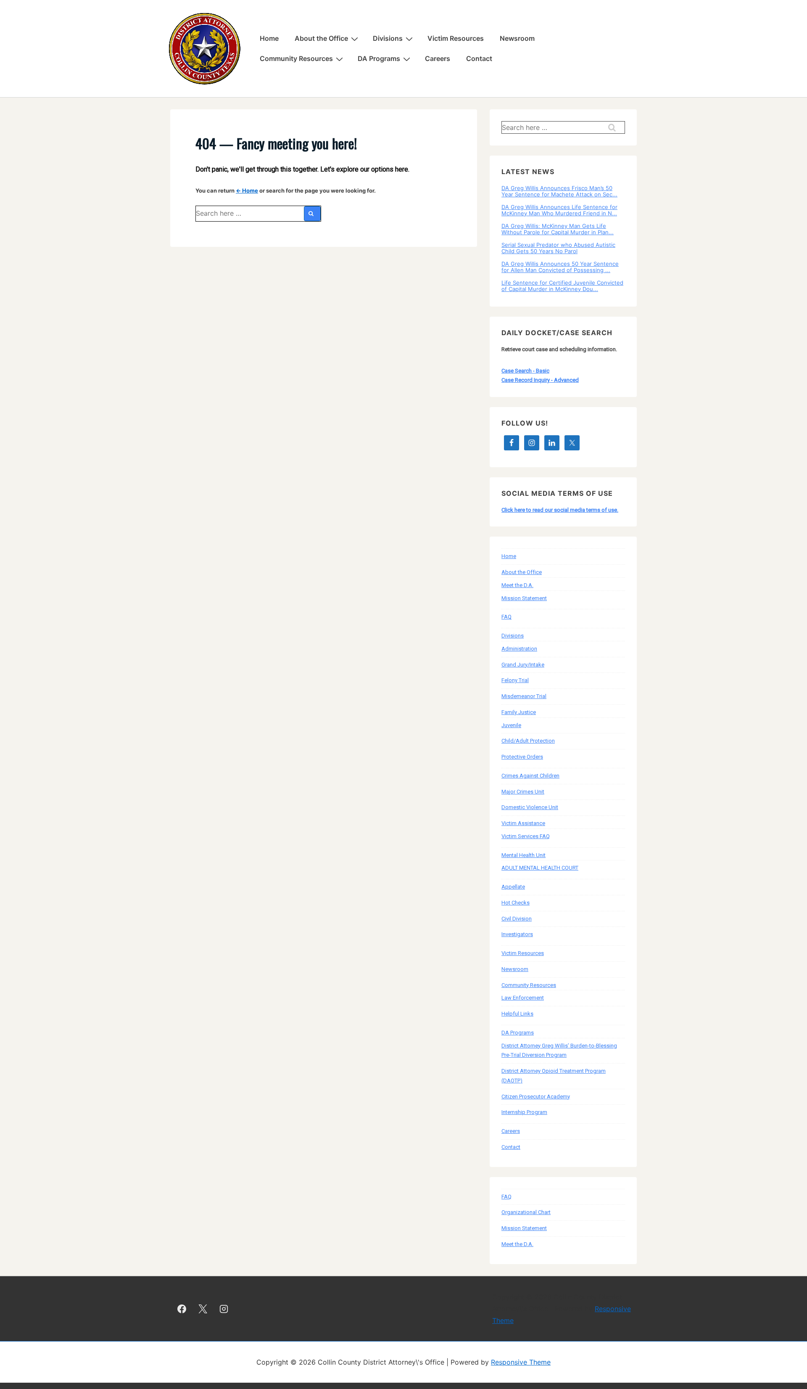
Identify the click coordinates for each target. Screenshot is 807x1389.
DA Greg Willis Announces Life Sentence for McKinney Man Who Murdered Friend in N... (559, 210)
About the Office (321, 38)
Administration (519, 649)
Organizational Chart (526, 1212)
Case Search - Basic (525, 371)
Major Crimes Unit (522, 791)
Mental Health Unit (523, 855)
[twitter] (203, 1309)
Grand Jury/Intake (522, 664)
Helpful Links (517, 1014)
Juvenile (511, 725)
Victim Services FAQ (525, 836)
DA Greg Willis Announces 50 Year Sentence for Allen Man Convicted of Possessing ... (560, 266)
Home (269, 38)
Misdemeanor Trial (523, 696)
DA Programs (379, 58)
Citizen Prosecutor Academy (535, 1096)
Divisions (388, 38)
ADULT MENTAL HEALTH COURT (539, 868)
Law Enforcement (522, 998)
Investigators (517, 934)
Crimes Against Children (530, 776)
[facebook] (182, 1309)
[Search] (312, 213)
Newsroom (517, 38)
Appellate (513, 887)
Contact (479, 58)
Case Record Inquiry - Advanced (540, 380)
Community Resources (296, 58)
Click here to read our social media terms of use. (559, 510)
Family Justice (518, 712)
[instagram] (224, 1309)
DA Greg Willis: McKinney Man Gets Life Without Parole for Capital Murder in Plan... (557, 228)
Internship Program (524, 1112)
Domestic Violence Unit (529, 807)
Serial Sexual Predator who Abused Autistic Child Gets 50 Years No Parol (558, 247)
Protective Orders (522, 757)
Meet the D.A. (517, 585)
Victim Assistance (523, 823)
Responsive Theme (521, 1362)
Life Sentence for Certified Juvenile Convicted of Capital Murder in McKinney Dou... (562, 285)
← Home (247, 190)
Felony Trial (515, 680)
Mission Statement (524, 598)
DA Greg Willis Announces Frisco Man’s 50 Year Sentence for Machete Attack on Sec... (559, 191)
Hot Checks (515, 903)
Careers (437, 58)
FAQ (506, 617)
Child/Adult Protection (528, 741)
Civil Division (516, 918)
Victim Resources (455, 38)
